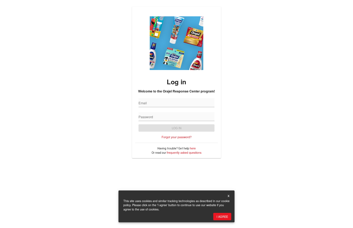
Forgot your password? (177, 137)
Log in (176, 128)
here (193, 148)
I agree (222, 217)
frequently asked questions (184, 152)
